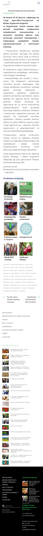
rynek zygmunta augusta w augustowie (20, 285)
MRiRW (18, 282)
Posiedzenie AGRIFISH (18, 379)
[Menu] (38, 3)
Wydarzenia (8, 13)
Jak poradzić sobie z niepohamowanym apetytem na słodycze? (21, 451)
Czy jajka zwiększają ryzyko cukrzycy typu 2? (20, 397)
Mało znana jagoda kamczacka (20, 431)
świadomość (15, 288)
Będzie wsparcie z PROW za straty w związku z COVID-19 (20, 367)
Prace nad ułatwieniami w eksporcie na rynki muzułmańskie (19, 386)
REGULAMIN (6, 510)
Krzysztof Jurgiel (29, 273)
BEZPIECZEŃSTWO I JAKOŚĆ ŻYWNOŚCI (16, 316)
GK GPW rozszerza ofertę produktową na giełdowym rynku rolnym (19, 374)
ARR (16, 267)
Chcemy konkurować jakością (20, 390)
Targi (24, 288)
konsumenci (15, 273)
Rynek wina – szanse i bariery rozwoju (13, 299)
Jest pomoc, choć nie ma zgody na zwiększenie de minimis (21, 438)
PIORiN (4, 333)
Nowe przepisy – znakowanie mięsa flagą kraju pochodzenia (20, 444)
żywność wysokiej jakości (14, 291)
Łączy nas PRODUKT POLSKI (20, 402)
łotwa (11, 276)
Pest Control (7, 323)
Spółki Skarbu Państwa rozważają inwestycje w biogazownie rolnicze (18, 363)
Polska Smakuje (28, 282)
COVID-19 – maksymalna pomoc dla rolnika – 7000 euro (21, 456)
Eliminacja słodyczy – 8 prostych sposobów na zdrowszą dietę (21, 461)
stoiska (6, 288)
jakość (6, 273)
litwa (5, 276)
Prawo (5, 320)
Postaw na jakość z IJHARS (12, 330)
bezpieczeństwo (26, 267)
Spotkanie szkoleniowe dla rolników (30, 299)
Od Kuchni (6, 337)
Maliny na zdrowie (16, 426)
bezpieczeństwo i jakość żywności (18, 270)
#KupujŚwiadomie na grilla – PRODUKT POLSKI (20, 350)
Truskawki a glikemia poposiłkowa (17, 409)
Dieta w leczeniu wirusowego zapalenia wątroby (20, 356)
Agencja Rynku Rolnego (13, 264)
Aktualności (7, 313)
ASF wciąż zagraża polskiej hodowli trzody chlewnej (19, 420)
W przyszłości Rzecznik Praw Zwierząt (20, 414)
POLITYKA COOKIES (8, 512)
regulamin (9, 172)
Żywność (31, 288)
